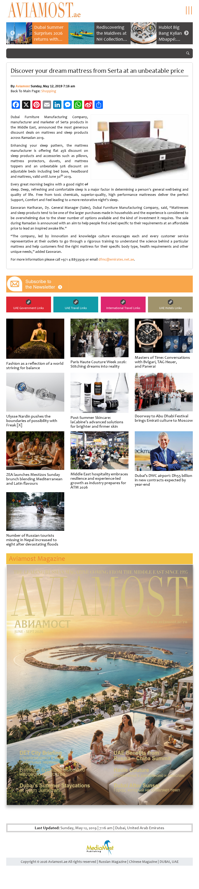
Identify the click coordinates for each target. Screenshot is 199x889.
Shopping (48, 91)
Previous (12, 33)
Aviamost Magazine (37, 559)
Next (186, 33)
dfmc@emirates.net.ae (116, 259)
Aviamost (23, 86)
